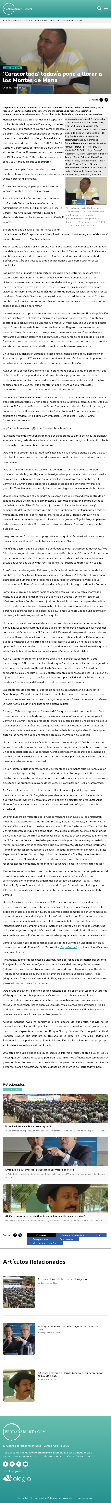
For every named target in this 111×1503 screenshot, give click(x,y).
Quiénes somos (85, 1498)
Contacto (22, 1498)
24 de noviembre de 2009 (14, 87)
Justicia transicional (18, 20)
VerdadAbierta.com (78, 1456)
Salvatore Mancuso (38, 169)
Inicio (5, 20)
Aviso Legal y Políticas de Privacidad (52, 1498)
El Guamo (87, 171)
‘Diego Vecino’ (68, 947)
